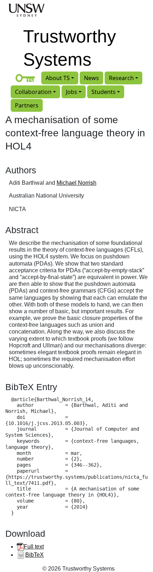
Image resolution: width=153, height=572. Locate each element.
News (91, 78)
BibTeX (34, 555)
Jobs (71, 92)
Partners (26, 105)
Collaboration (33, 92)
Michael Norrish (76, 183)
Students (103, 92)
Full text (34, 547)
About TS (58, 78)
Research (121, 78)
